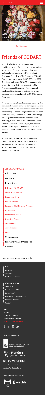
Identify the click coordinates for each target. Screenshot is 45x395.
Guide (7, 266)
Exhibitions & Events (12, 277)
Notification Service (12, 318)
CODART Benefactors (13, 321)
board (39, 129)
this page (15, 150)
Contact (8, 303)
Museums (8, 270)
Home (4, 34)
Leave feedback (8, 258)
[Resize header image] (41, 34)
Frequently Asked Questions (15, 296)
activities (11, 108)
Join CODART (10, 293)
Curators (8, 273)
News (5, 309)
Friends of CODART (12, 290)
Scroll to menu (21, 46)
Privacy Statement (12, 300)
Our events (9, 286)
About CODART (18, 34)
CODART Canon (10, 315)
